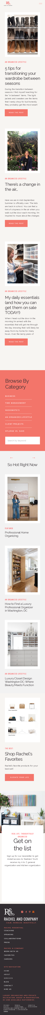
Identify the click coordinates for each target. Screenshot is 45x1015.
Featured (9, 528)
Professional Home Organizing (17, 534)
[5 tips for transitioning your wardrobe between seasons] (22, 34)
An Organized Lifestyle (15, 62)
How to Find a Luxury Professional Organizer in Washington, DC (19, 607)
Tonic (6, 1011)
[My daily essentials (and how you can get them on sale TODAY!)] (22, 264)
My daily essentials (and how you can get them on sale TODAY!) (22, 305)
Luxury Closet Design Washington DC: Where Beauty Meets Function (19, 682)
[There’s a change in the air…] (22, 151)
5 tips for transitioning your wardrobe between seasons (22, 76)
